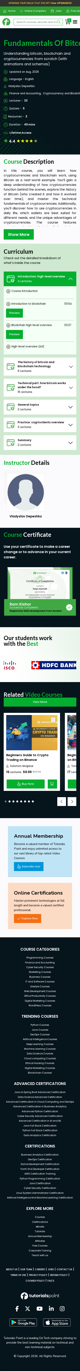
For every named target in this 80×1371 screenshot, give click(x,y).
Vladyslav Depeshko (21, 86)
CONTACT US (64, 1269)
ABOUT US (11, 1269)
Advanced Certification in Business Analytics (40, 1106)
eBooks (40, 1226)
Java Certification (40, 1183)
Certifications (40, 1222)
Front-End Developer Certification (40, 1169)
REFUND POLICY (59, 1275)
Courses (40, 1217)
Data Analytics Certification (40, 1135)
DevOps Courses (40, 1034)
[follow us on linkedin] (51, 1309)
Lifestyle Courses (40, 986)
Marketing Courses (40, 972)
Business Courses (39, 977)
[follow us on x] (27, 1309)
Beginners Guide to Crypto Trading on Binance (27, 757)
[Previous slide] (61, 801)
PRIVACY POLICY (38, 1275)
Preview (14, 313)
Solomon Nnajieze (21, 766)
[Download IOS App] (57, 1322)
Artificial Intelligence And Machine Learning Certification (40, 1197)
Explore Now (30, 918)
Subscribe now (31, 866)
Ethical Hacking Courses (39, 1063)
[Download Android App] (23, 1322)
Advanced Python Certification (40, 1111)
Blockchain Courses (40, 1072)
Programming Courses (40, 957)
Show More (19, 234)
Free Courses (40, 1245)
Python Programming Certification (40, 1178)
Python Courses (40, 1025)
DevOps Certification (40, 1159)
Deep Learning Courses (40, 1044)
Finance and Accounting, (25, 93)
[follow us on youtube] (40, 1309)
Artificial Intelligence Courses (40, 1039)
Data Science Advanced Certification (40, 1097)
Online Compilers (33, 11)
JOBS (51, 1269)
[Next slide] (72, 801)
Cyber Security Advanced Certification (40, 1116)
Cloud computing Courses (40, 1058)
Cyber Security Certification (40, 1188)
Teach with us (40, 1255)
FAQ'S (51, 1280)
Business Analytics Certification (40, 1154)
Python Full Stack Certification (40, 1130)
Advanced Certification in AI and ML (40, 1120)
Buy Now (28, 784)
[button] (6, 801)
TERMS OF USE (18, 1275)
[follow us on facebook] (17, 1309)
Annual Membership (40, 1236)
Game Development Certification (40, 1164)
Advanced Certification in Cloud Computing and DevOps (40, 1101)
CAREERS (40, 1269)
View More (40, 702)
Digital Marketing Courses (40, 1000)
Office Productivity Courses (40, 996)
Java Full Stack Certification (40, 1125)
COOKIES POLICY (35, 1280)
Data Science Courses (40, 1053)
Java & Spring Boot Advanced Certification (40, 1092)
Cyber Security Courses (40, 967)
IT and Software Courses (40, 981)
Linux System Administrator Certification (40, 1193)
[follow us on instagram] (62, 1309)
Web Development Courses (40, 991)
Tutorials (40, 1231)
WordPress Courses (40, 1005)
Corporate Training (40, 1250)
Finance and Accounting (40, 962)
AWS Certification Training (40, 1173)
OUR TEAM (26, 1269)
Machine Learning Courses (40, 1048)
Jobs (57, 11)
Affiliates (40, 1241)
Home (10, 11)
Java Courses (40, 1029)
